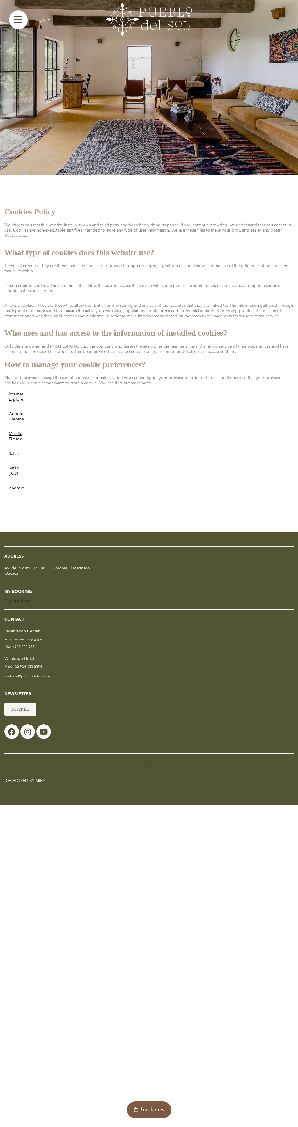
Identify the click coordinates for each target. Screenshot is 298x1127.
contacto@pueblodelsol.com (27, 676)
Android (16, 487)
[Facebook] (11, 731)
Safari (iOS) (14, 470)
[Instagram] (27, 731)
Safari (14, 453)
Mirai (41, 780)
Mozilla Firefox (15, 436)
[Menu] (18, 19)
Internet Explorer (17, 396)
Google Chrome (16, 416)
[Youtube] (43, 731)
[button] (149, 764)
